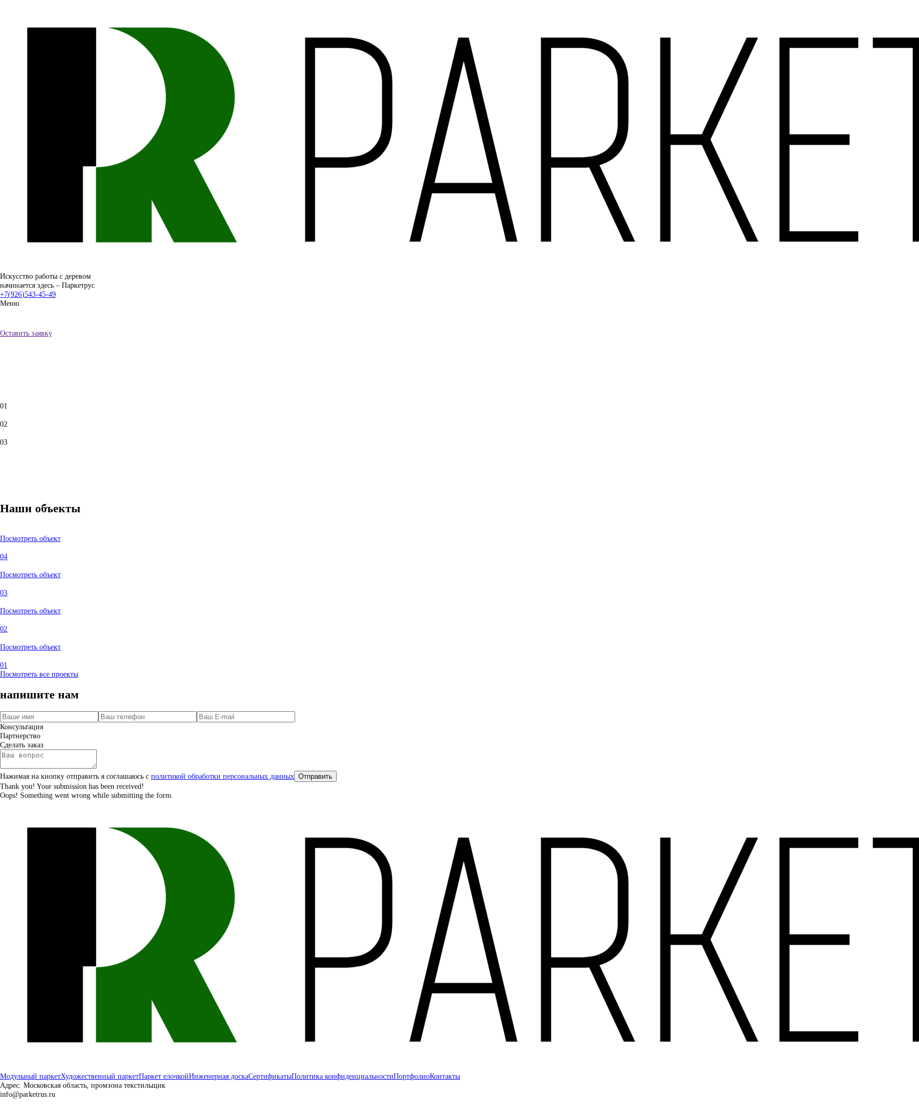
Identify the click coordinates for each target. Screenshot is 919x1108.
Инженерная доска (218, 1076)
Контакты (445, 1076)
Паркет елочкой (164, 1076)
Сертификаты (269, 1076)
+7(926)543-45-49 (28, 294)
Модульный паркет (30, 1076)
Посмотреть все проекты (39, 674)
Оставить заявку (26, 333)
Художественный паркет (100, 1076)
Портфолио (412, 1076)
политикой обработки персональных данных (222, 776)
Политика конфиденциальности (342, 1076)
